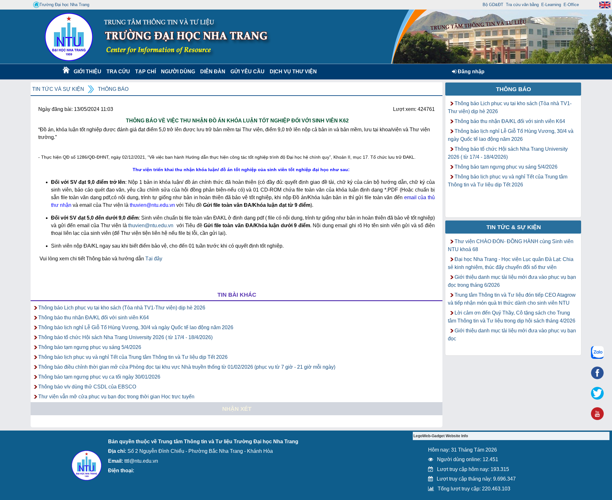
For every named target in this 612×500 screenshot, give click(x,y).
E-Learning (551, 4)
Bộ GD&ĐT (493, 4)
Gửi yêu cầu (247, 71)
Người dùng (177, 71)
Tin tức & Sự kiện (513, 227)
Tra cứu (118, 71)
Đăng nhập (470, 71)
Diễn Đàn (212, 71)
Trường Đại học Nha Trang (64, 4)
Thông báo (113, 89)
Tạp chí (145, 71)
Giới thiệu (87, 71)
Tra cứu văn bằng (522, 4)
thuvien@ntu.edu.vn (150, 225)
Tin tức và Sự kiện (58, 89)
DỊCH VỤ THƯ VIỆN (292, 71)
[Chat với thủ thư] (597, 352)
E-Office (571, 4)
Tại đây (153, 258)
